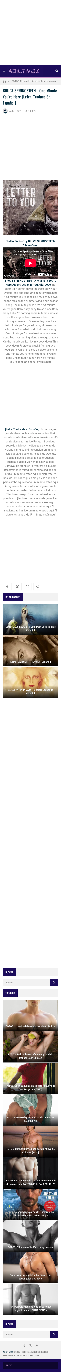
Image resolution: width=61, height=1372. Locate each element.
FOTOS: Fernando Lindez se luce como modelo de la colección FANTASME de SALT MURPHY (35, 81)
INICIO (8, 1365)
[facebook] (7, 586)
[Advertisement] (30, 33)
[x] (17, 586)
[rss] (36, 1345)
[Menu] (4, 70)
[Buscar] (56, 70)
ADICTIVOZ (15, 111)
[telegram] (37, 586)
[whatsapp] (27, 586)
